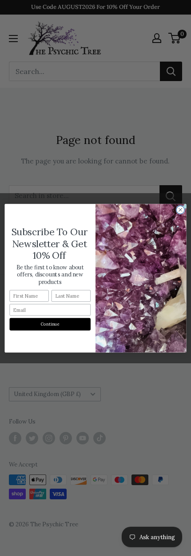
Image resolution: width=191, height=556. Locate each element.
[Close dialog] (180, 210)
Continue (50, 324)
